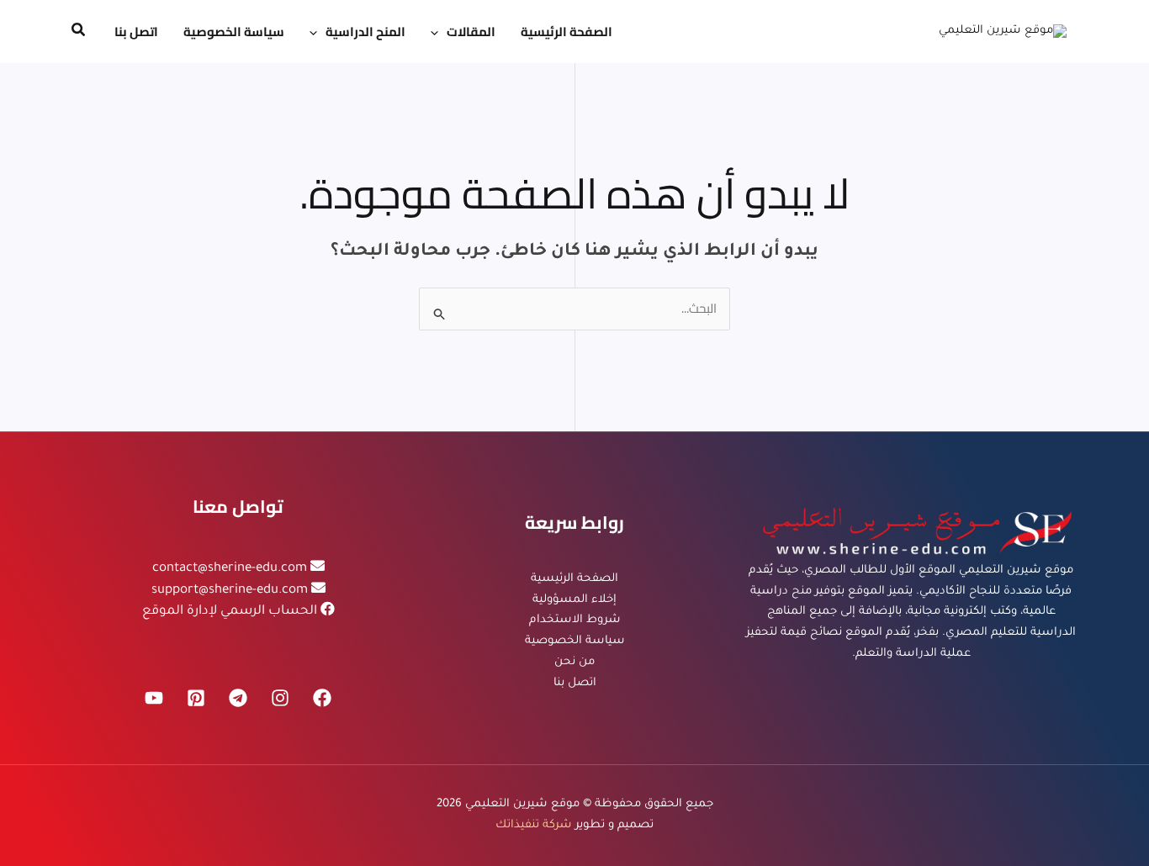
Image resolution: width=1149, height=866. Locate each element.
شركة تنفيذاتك (533, 825)
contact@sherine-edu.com (229, 569)
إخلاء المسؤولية (574, 600)
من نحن (574, 662)
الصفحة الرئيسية (574, 579)
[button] (439, 31)
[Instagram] (280, 698)
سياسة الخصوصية (575, 641)
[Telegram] (238, 698)
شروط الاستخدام (575, 620)
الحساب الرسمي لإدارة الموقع (229, 612)
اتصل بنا (574, 683)
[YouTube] (154, 698)
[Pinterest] (196, 698)
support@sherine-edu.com (229, 590)
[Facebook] (322, 698)
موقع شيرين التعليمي (522, 804)
